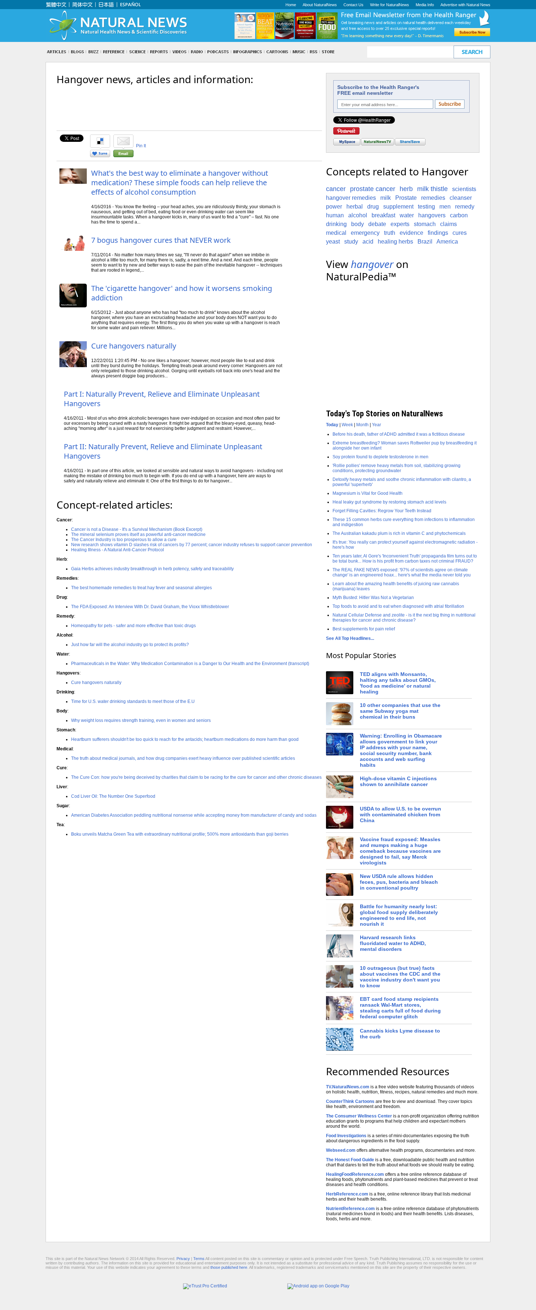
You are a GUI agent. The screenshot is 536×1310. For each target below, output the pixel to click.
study (351, 241)
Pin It (141, 145)
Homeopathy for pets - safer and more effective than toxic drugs (133, 625)
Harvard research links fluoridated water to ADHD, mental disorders (393, 943)
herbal (354, 206)
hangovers (432, 215)
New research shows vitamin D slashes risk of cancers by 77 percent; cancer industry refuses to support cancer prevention (191, 544)
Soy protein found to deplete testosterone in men (380, 456)
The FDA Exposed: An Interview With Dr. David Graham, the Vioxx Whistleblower (150, 606)
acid (367, 241)
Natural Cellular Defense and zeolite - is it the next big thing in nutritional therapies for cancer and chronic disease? (404, 618)
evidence (411, 233)
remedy (464, 206)
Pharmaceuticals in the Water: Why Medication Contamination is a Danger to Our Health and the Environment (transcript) (190, 663)
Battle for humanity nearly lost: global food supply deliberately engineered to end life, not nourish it (399, 915)
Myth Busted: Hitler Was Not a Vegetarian (373, 597)
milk (385, 198)
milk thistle (432, 189)
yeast (333, 241)
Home (291, 5)
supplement (398, 206)
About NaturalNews (320, 5)
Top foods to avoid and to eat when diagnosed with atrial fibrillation (398, 606)
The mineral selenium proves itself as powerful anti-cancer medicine (138, 534)
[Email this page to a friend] (123, 155)
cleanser (461, 198)
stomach (425, 224)
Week (347, 424)
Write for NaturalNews (389, 5)
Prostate (406, 198)
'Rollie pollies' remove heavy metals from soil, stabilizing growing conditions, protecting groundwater (397, 468)
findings (438, 233)
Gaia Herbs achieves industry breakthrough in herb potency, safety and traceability (152, 568)
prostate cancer (372, 189)
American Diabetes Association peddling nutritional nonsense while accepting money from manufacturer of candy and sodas (193, 815)
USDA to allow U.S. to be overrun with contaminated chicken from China (400, 814)
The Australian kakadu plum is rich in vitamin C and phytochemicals (399, 533)
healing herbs (395, 241)
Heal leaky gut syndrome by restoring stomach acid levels (389, 502)
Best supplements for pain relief (364, 628)
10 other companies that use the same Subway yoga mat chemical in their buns (400, 711)
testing (426, 206)
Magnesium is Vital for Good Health (368, 493)
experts (400, 224)
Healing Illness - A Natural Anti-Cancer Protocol (117, 549)
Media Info (425, 5)
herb (406, 189)
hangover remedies (351, 198)
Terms (199, 1258)
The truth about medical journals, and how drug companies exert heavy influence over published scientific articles (183, 758)
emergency (365, 233)
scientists (464, 189)
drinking (336, 224)
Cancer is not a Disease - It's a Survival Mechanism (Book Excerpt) (136, 529)
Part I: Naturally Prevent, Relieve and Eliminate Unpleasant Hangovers (162, 398)
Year (376, 424)
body (357, 224)
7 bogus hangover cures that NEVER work (161, 240)
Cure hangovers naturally (133, 346)
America (447, 241)
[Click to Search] (472, 52)
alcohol (357, 215)
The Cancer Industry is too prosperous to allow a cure (123, 539)
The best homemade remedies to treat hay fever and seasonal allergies (141, 587)
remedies (433, 198)
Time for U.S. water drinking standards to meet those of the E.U (133, 701)
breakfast (383, 215)
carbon (459, 215)
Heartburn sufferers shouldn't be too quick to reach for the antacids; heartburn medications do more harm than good (185, 739)
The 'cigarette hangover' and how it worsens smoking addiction (181, 293)
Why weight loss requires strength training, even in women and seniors (141, 720)
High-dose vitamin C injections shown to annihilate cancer (398, 781)
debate (377, 224)
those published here (228, 1267)
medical (336, 233)
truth (389, 233)
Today (332, 424)
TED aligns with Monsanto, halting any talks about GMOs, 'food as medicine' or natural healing (398, 683)
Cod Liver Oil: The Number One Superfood (113, 796)
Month (362, 424)
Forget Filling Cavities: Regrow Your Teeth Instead (382, 510)
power (334, 206)
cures (460, 233)
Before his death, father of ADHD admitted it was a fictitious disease (399, 434)
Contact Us (353, 5)
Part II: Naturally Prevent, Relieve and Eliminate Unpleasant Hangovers (163, 451)
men (445, 206)
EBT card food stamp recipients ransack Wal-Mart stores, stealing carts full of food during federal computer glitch (400, 1007)
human (335, 215)
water (407, 215)
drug (373, 206)
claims (448, 224)
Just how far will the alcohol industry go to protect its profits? (130, 644)
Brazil (424, 241)
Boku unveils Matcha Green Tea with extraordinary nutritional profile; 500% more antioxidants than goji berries (179, 834)
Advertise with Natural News (465, 5)
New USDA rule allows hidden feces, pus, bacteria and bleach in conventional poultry (399, 882)
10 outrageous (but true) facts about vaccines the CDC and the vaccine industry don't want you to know (400, 976)
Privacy (183, 1258)
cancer (336, 189)
